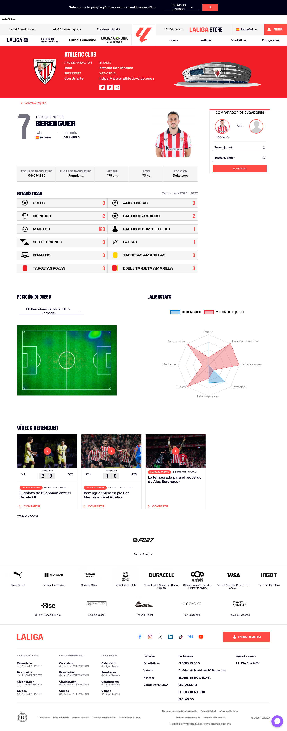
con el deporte (66, 29)
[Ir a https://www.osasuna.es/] (53, 19)
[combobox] (240, 147)
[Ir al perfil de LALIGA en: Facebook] (140, 637)
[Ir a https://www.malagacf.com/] (147, 19)
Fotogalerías (270, 40)
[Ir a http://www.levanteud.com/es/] (134, 19)
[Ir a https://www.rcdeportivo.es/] (188, 19)
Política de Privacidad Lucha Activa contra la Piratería (200, 723)
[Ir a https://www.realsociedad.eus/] (242, 19)
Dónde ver (108, 29)
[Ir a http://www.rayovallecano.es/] (174, 19)
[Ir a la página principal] (144, 44)
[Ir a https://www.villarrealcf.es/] (282, 19)
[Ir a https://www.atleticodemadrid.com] (39, 19)
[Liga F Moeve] (82, 40)
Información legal (228, 711)
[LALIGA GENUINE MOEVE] (114, 40)
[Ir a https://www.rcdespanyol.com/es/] (201, 19)
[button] (18, 40)
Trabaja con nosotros (104, 717)
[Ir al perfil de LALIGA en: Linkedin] (170, 637)
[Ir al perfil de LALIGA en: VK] (190, 637)
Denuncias (44, 717)
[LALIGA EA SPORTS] (18, 40)
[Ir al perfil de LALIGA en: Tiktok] (180, 637)
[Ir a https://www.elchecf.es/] (93, 19)
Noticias (205, 40)
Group (173, 29)
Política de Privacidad (188, 717)
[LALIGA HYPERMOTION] (50, 40)
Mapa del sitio (61, 717)
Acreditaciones (80, 717)
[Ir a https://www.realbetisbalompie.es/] (215, 19)
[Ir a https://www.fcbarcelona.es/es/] (107, 19)
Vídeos (173, 40)
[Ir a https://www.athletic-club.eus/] (26, 19)
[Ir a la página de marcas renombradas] (22, 717)
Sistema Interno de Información (179, 711)
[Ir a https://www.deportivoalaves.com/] (80, 19)
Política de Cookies (214, 717)
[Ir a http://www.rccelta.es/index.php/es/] (66, 19)
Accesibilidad (208, 711)
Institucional (22, 29)
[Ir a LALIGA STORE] (206, 29)
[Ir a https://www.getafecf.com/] (120, 19)
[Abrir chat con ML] (277, 721)
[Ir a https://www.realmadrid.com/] (228, 19)
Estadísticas (238, 40)
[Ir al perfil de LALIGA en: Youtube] (200, 637)
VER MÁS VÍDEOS (27, 516)
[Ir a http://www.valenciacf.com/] (269, 19)
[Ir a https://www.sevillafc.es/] (255, 19)
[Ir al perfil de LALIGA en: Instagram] (117, 87)
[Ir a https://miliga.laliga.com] (275, 29)
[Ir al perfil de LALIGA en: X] (102, 87)
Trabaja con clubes (129, 717)
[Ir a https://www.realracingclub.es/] (161, 19)
